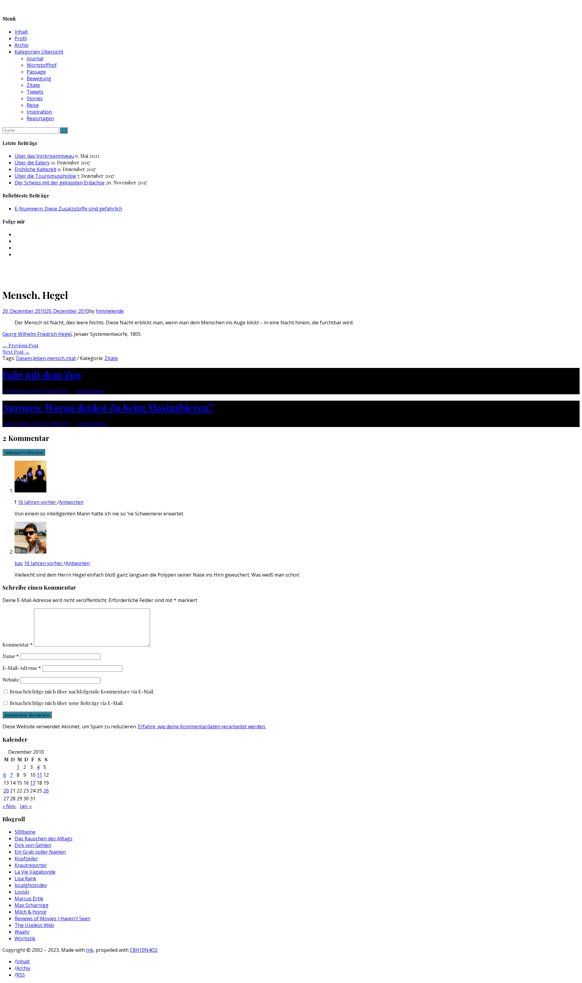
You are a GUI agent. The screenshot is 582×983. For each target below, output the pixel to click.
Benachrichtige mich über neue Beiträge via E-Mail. (67, 703)
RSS (20, 974)
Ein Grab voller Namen (40, 852)
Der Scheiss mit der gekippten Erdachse (60, 182)
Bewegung (39, 78)
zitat (71, 358)
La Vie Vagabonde (35, 872)
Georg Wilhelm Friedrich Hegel (37, 334)
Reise (33, 105)
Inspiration (39, 111)
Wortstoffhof (42, 65)
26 (46, 790)
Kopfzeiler (26, 858)
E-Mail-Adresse (21, 668)
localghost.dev (31, 885)
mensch (56, 358)
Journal (35, 58)
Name (10, 656)
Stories (35, 98)
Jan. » (26, 806)
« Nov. (9, 806)
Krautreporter (31, 865)
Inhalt (21, 31)
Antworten (71, 502)
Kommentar (17, 644)
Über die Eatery (32, 162)
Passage (36, 71)
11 (39, 775)
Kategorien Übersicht (39, 51)
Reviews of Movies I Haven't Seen (52, 918)
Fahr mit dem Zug (42, 374)
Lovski (22, 892)
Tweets (35, 91)
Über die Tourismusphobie (45, 176)
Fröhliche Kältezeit (35, 169)
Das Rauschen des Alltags (43, 838)
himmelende (110, 311)
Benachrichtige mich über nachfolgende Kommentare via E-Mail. (82, 691)
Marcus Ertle (29, 898)
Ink (89, 950)
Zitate (33, 85)
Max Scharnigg (31, 905)
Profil (21, 38)
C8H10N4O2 (144, 950)
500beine (25, 832)
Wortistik (25, 938)
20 (6, 790)
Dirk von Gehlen (33, 845)
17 (32, 782)
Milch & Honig (30, 912)
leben (39, 358)
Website (10, 680)
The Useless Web (34, 925)
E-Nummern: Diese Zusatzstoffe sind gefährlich (68, 208)
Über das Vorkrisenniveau (44, 156)
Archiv (21, 45)
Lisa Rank (25, 878)
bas (19, 563)
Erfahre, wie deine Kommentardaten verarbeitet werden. (202, 726)
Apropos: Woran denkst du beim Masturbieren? (107, 407)
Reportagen (40, 118)
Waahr (22, 931)
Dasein (24, 358)
